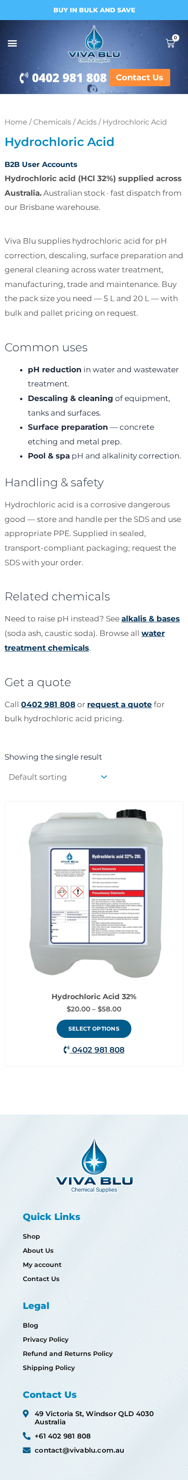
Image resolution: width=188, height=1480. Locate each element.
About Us (38, 1250)
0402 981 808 (69, 77)
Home (16, 122)
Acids (87, 122)
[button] (12, 43)
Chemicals (52, 122)
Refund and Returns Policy (68, 1354)
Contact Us (41, 1279)
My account (42, 1265)
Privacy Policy (45, 1339)
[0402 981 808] (24, 77)
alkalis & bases (150, 618)
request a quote (119, 704)
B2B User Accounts (41, 164)
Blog (30, 1325)
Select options (94, 1028)
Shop (31, 1236)
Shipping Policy (49, 1368)
